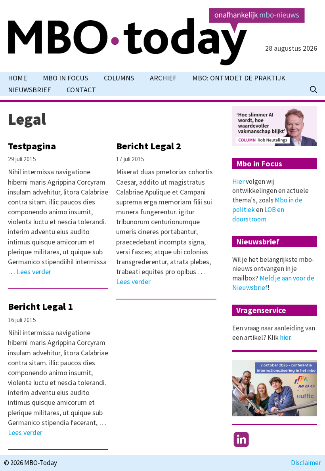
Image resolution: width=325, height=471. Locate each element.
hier (285, 337)
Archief (163, 77)
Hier (238, 181)
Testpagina (32, 146)
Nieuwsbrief (29, 89)
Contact (81, 89)
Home (17, 77)
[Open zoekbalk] (313, 90)
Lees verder (34, 271)
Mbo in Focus (65, 77)
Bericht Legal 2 (148, 146)
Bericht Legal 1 (40, 306)
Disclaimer (306, 462)
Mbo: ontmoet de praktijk (238, 77)
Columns (119, 77)
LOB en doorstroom (258, 214)
